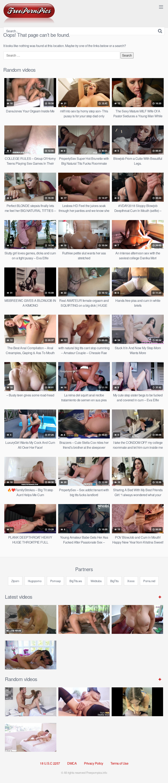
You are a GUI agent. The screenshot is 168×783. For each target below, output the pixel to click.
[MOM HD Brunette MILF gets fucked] (84, 619)
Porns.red (149, 581)
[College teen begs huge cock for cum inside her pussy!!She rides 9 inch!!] (84, 701)
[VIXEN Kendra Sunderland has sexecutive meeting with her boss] (30, 737)
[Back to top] (156, 770)
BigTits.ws (75, 581)
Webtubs (96, 581)
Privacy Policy (93, 763)
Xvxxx (131, 581)
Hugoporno (35, 581)
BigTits (114, 581)
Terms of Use (119, 763)
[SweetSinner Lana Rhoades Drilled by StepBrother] (30, 655)
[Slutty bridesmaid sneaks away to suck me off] (137, 701)
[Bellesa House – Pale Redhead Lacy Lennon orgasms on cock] (30, 619)
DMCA (72, 763)
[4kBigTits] (29, 13)
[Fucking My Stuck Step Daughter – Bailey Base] (137, 619)
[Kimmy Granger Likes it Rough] (30, 701)
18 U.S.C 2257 (50, 763)
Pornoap (55, 581)
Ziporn (15, 581)
